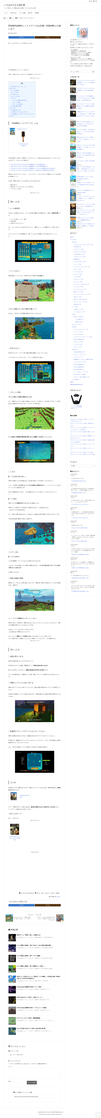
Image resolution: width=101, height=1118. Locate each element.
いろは (58, 896)
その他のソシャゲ (79, 309)
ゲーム (12, 18)
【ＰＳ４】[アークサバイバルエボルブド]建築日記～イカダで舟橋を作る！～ (29, 164)
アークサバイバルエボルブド (28, 18)
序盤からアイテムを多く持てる (19, 112)
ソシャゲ (75, 306)
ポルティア (77, 269)
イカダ (13, 98)
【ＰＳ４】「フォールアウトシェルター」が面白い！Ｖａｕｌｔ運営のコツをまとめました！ (85, 198)
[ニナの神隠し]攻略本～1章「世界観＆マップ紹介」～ (31, 966)
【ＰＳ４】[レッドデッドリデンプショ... (80, 504)
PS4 (18, 18)
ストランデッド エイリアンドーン (83, 336)
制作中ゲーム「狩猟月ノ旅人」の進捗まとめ (28, 935)
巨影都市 (77, 259)
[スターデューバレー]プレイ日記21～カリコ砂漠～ (82, 452)
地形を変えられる (16, 110)
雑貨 (72, 382)
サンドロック (78, 344)
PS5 (74, 326)
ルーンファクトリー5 (80, 362)
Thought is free (58, 1114)
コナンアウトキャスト (80, 289)
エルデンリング (78, 341)
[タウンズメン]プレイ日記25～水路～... (80, 527)
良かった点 (12, 108)
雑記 (72, 237)
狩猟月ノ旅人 (79, 321)
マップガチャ (15, 92)
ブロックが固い (15, 96)
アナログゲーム (76, 324)
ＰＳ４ (42, 893)
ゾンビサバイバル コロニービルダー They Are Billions (83, 245)
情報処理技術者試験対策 (76, 384)
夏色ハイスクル (78, 291)
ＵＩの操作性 (15, 90)
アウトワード (78, 274)
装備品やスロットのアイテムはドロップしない (23, 114)
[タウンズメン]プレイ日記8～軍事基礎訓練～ (29, 1018)
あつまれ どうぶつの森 (80, 374)
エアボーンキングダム (80, 251)
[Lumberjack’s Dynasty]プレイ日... (79, 480)
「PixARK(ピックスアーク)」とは (17, 86)
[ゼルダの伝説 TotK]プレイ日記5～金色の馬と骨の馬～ (31, 1028)
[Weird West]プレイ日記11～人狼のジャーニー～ (30, 997)
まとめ (11, 115)
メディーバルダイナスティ (81, 329)
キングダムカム (78, 271)
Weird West (77, 304)
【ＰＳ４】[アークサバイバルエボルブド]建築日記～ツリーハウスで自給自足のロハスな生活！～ (33, 168)
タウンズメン (78, 281)
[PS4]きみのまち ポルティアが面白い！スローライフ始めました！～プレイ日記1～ (85, 139)
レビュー (47, 893)
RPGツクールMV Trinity (80, 299)
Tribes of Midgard (79, 339)
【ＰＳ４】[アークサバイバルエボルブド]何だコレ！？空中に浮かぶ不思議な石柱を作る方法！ (33, 170)
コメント (10, 1066)
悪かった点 (12, 88)
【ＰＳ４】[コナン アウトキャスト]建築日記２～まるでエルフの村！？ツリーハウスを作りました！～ (85, 212)
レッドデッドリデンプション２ (82, 294)
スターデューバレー (79, 256)
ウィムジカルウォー (79, 311)
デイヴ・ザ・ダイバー (80, 354)
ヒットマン (77, 264)
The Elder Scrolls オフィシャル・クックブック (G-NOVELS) (14, 838)
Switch (74, 349)
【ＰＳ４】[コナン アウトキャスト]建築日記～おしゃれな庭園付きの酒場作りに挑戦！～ (85, 106)
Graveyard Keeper (79, 352)
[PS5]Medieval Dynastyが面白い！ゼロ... (80, 577)
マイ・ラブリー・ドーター (81, 372)
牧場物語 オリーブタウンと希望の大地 (83, 359)
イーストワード (78, 357)
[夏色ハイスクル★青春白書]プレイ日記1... (80, 554)
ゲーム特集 (75, 379)
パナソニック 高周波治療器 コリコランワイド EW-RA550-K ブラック (76, 407)
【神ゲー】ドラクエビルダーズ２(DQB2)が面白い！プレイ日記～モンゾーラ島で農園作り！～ (86, 147)
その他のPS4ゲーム (79, 254)
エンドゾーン (78, 331)
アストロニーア (78, 286)
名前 (9, 1081)
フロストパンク (78, 279)
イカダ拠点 (16, 102)
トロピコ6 (77, 276)
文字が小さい (15, 94)
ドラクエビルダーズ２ (80, 261)
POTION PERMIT (78, 369)
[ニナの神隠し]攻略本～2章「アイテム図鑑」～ (29, 955)
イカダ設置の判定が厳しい (20, 100)
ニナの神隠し (79, 319)
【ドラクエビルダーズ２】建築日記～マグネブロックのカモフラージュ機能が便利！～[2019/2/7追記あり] (85, 98)
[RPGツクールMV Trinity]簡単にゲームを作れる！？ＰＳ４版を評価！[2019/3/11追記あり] (86, 155)
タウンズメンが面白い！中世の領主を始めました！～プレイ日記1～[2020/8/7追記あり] (85, 131)
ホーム (6, 18)
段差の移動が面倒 (16, 106)
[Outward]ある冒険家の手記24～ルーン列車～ (29, 987)
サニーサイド (78, 346)
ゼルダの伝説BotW (79, 367)
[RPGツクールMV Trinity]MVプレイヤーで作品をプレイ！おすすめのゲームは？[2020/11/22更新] (85, 123)
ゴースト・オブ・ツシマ (80, 301)
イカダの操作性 (17, 104)
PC (73, 314)
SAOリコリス (78, 296)
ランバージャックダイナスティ (82, 266)
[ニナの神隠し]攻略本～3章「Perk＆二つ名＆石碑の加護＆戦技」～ (35, 945)
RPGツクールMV (78, 316)
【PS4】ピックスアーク (22, 128)
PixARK (57, 893)
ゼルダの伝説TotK (79, 364)
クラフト (52, 893)
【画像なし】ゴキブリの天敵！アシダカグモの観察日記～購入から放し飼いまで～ (85, 184)
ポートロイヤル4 (78, 334)
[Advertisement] (34, 56)
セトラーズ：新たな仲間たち (81, 377)
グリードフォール (79, 249)
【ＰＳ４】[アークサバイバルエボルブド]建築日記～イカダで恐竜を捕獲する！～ (30, 166)
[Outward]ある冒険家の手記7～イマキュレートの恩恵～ (32, 1007)
